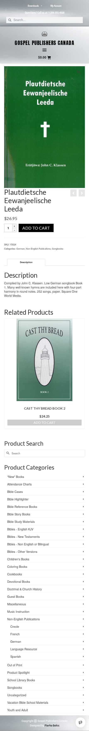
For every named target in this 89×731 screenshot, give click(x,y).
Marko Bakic (51, 725)
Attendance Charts (19, 484)
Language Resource (23, 649)
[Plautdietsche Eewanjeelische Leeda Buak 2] (82, 192)
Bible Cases (15, 492)
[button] (44, 49)
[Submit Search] (7, 453)
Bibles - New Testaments (23, 537)
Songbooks (57, 248)
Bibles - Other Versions (22, 551)
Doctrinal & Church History (24, 589)
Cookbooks (14, 574)
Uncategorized (16, 695)
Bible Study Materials (21, 522)
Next (81, 377)
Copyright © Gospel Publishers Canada (44, 721)
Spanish (15, 656)
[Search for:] (44, 453)
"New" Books (15, 477)
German (20, 248)
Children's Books (18, 559)
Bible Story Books (18, 514)
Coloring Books (17, 566)
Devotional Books (18, 581)
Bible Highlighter (18, 499)
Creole (14, 626)
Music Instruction (18, 611)
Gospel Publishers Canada (44, 43)
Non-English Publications (38, 248)
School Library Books (21, 680)
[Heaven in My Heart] (73, 192)
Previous (7, 377)
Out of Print (14, 665)
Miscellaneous (16, 604)
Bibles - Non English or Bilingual (28, 544)
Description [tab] (26, 262)
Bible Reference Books (22, 507)
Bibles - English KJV (20, 529)
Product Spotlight (18, 672)
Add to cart (36, 227)
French (15, 634)
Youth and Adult (17, 710)
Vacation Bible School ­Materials (27, 702)
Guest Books (15, 596)
